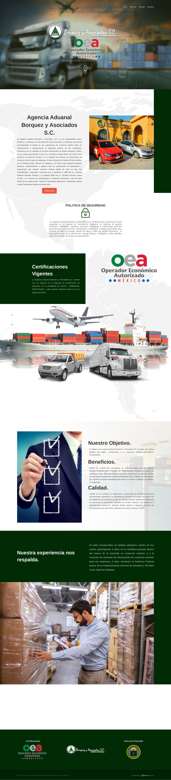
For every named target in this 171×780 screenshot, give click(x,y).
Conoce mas (49, 191)
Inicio (125, 7)
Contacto (150, 7)
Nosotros (133, 7)
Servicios (142, 7)
